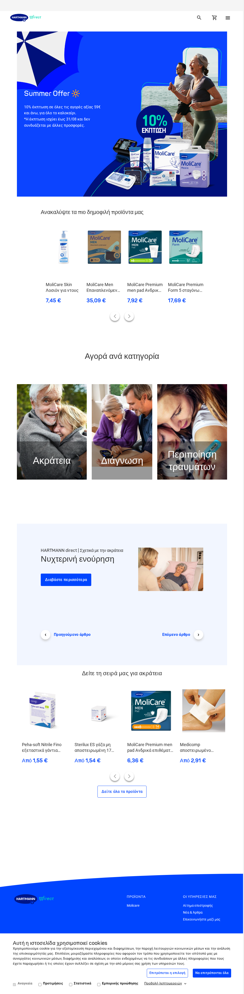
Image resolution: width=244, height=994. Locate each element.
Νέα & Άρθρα (193, 912)
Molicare (133, 905)
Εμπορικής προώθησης (120, 983)
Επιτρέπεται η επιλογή (167, 973)
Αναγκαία (25, 983)
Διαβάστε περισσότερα (66, 579)
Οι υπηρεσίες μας (200, 897)
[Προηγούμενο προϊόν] (115, 316)
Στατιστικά (82, 983)
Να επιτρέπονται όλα (212, 973)
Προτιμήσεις (53, 983)
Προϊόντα (136, 897)
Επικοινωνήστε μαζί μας (201, 919)
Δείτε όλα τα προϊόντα (122, 791)
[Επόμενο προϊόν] (129, 316)
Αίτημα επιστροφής (198, 905)
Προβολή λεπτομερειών (163, 983)
